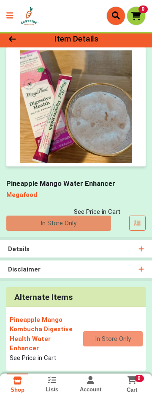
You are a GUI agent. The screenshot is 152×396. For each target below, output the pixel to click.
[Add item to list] (137, 223)
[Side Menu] (9, 15)
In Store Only (58, 223)
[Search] (116, 16)
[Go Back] (23, 39)
